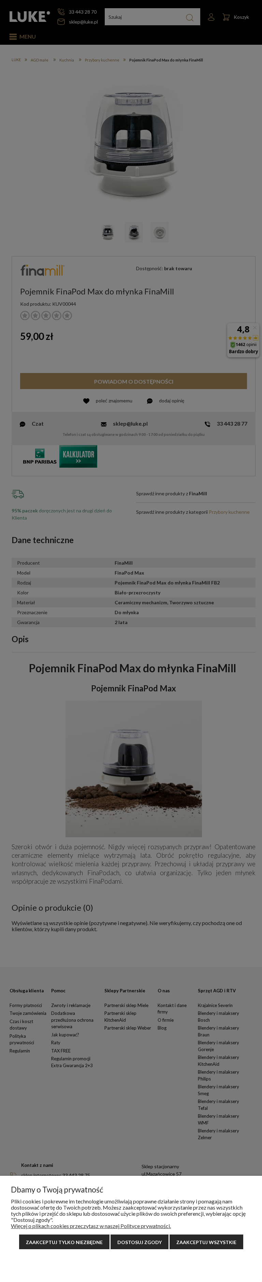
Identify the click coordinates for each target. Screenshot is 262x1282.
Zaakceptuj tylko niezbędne (64, 1242)
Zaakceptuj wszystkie (206, 1242)
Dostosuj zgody (139, 1242)
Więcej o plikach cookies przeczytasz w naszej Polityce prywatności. (91, 1226)
